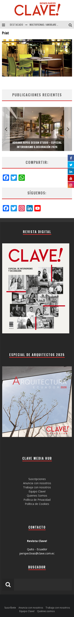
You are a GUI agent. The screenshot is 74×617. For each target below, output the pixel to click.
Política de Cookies (37, 504)
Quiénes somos (46, 611)
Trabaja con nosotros (37, 487)
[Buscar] (71, 24)
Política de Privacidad (37, 500)
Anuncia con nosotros (37, 483)
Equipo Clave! (37, 491)
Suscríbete (10, 607)
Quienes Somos (37, 495)
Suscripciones (37, 479)
